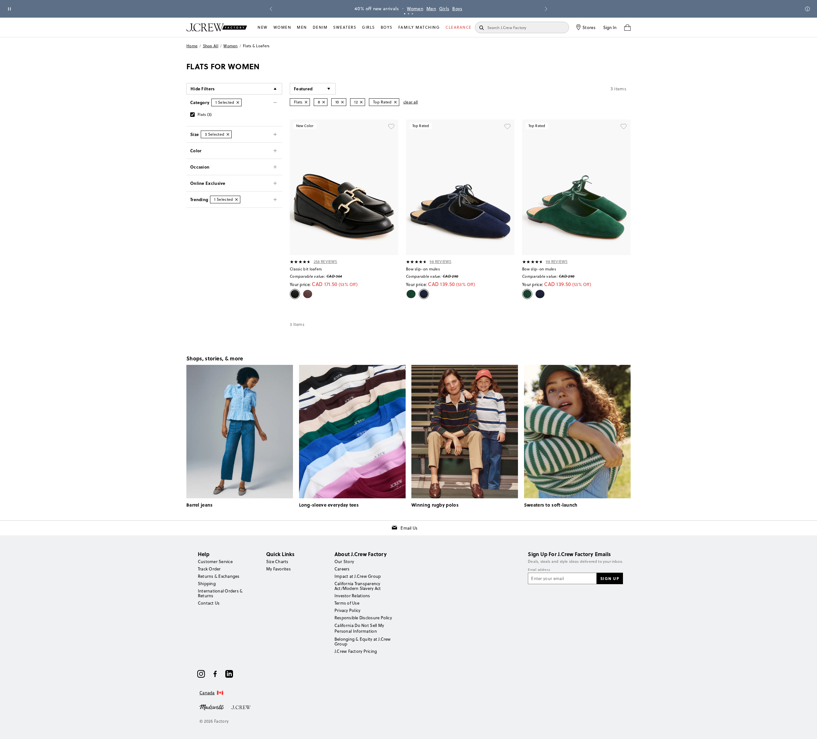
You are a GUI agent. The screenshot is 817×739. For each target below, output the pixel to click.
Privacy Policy (347, 610)
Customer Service (215, 561)
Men (431, 8)
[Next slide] (546, 9)
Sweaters (344, 27)
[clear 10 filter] (342, 102)
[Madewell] (211, 706)
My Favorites (278, 569)
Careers (342, 569)
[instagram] (201, 674)
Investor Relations (352, 596)
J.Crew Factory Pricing (355, 651)
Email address (539, 570)
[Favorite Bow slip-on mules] (507, 126)
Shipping (207, 583)
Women (415, 8)
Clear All (410, 102)
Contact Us (209, 603)
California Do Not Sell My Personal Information (359, 628)
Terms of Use (346, 603)
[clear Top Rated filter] (395, 102)
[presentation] (300, 262)
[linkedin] (229, 674)
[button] (313, 88)
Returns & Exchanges (219, 576)
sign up (609, 578)
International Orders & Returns (220, 593)
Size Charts (277, 561)
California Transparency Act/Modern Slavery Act (357, 586)
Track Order (209, 569)
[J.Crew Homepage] (216, 27)
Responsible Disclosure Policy (363, 618)
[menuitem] (263, 27)
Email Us (409, 528)
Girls (444, 8)
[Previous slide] (271, 9)
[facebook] (215, 674)
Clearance (459, 27)
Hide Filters (203, 89)
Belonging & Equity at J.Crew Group (362, 641)
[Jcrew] (241, 706)
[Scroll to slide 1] (404, 13)
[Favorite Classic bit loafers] (391, 126)
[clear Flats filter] (306, 102)
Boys (457, 8)
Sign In (610, 27)
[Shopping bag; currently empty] (627, 27)
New (263, 27)
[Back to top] (806, 728)
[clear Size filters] (227, 134)
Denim (320, 27)
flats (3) (205, 114)
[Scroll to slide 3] (412, 13)
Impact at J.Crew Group (357, 576)
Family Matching (419, 27)
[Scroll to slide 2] (408, 13)
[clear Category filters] (237, 102)
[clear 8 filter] (323, 102)
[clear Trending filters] (236, 199)
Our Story (344, 561)
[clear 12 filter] (361, 102)
